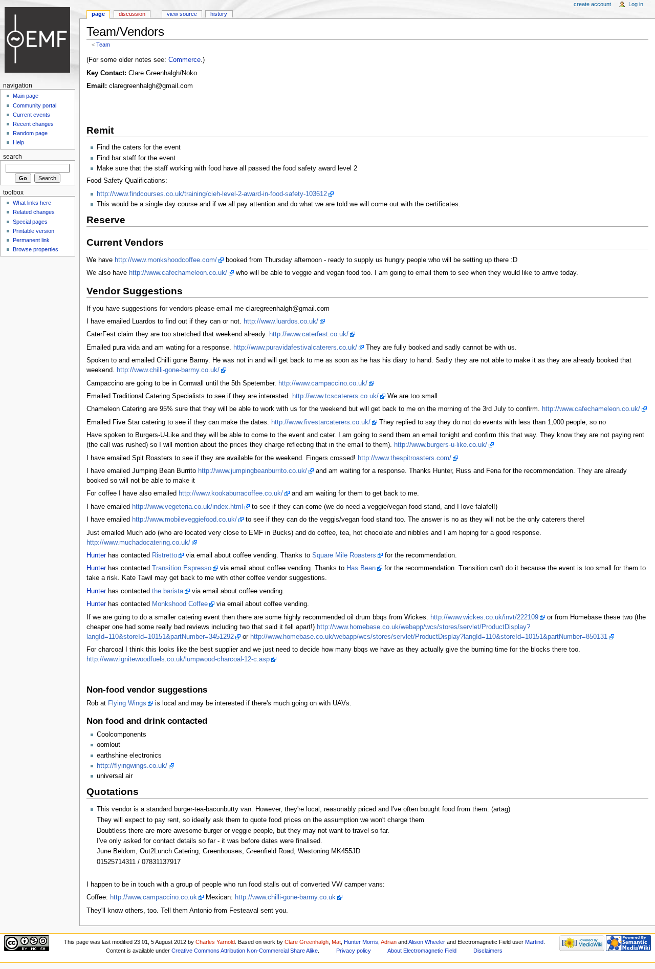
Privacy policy (353, 951)
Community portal (34, 105)
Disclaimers (488, 951)
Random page (30, 133)
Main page (25, 96)
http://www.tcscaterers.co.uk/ (335, 396)
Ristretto (164, 555)
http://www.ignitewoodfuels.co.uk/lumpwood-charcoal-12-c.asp (178, 659)
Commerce (184, 59)
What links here (32, 203)
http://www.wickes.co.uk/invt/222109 (484, 617)
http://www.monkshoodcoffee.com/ (166, 260)
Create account (592, 4)
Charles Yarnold (215, 942)
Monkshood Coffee (180, 604)
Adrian (389, 942)
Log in (635, 4)
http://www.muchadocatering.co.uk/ (138, 542)
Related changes (34, 212)
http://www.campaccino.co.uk (153, 897)
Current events (31, 115)
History (218, 14)
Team (103, 44)
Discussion (132, 14)
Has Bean (361, 568)
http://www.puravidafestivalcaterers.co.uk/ (295, 347)
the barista (167, 591)
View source (182, 14)
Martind (534, 942)
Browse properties (35, 249)
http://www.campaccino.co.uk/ (322, 383)
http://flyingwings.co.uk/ (132, 765)
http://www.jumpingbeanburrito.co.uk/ (252, 471)
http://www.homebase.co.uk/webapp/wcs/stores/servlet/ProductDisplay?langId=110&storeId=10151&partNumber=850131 (428, 636)
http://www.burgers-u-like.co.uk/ (440, 444)
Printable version (33, 231)
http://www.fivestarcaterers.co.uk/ (320, 422)
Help (18, 142)
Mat (336, 942)
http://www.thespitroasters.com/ (404, 458)
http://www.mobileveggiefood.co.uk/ (184, 519)
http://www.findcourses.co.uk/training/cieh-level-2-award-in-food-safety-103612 (212, 194)
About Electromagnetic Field (421, 951)
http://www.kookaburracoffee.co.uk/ (231, 493)
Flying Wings (127, 703)
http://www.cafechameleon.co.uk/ (178, 272)
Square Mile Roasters (344, 555)
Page (98, 14)
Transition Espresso (181, 568)
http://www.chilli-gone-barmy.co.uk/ (168, 370)
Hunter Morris (361, 942)
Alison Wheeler (426, 942)
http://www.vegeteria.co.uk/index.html (187, 506)
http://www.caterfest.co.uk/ (308, 334)
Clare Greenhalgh (307, 942)
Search (12, 157)
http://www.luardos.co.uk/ (281, 321)
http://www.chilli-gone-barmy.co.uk (285, 897)
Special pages (30, 222)
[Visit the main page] (39, 39)
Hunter (96, 555)
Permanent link (31, 240)
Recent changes (33, 124)
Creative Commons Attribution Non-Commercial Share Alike (244, 951)
